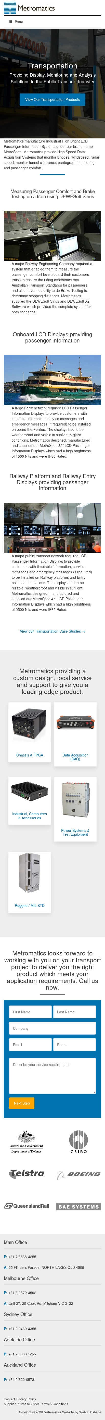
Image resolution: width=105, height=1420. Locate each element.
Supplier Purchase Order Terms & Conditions (36, 1404)
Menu (19, 21)
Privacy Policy (26, 1399)
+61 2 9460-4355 (22, 1328)
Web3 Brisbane (90, 1412)
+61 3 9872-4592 (22, 1292)
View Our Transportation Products (52, 99)
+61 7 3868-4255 (22, 1256)
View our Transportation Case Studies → (52, 631)
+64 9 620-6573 (21, 1379)
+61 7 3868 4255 (22, 1353)
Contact (9, 1399)
